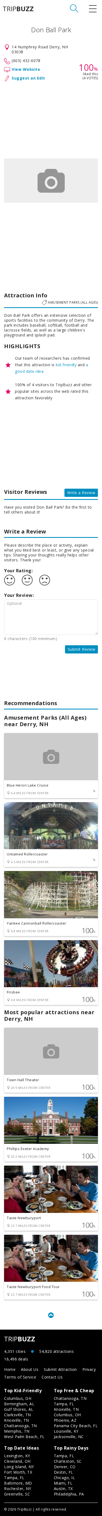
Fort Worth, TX (18, 1472)
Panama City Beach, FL (76, 1425)
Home (10, 1369)
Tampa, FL (64, 1403)
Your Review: (19, 595)
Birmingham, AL (19, 1403)
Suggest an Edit (28, 78)
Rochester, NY (17, 1488)
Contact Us (52, 1377)
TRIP (18, 8)
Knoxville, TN (16, 1420)
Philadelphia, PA (69, 1494)
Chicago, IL (64, 1477)
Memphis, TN (17, 1431)
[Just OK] (27, 580)
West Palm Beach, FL (24, 1436)
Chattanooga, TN (20, 1425)
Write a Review (81, 492)
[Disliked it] (44, 580)
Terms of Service (20, 1377)
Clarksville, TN (17, 1414)
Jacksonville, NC (69, 1436)
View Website (26, 69)
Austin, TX (63, 1488)
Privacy (89, 1369)
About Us (29, 1369)
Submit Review (81, 649)
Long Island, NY (19, 1466)
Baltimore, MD (18, 1483)
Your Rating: (18, 570)
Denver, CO (65, 1466)
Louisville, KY (66, 1431)
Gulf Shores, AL (18, 1409)
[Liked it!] (9, 580)
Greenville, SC (17, 1494)
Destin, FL (63, 1472)
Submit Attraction (60, 1369)
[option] (51, 181)
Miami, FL (63, 1483)
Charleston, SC (68, 1461)
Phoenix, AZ (65, 1420)
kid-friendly (66, 364)
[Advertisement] (51, 119)
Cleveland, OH (17, 1461)
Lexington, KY (17, 1455)
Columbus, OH (17, 1398)
